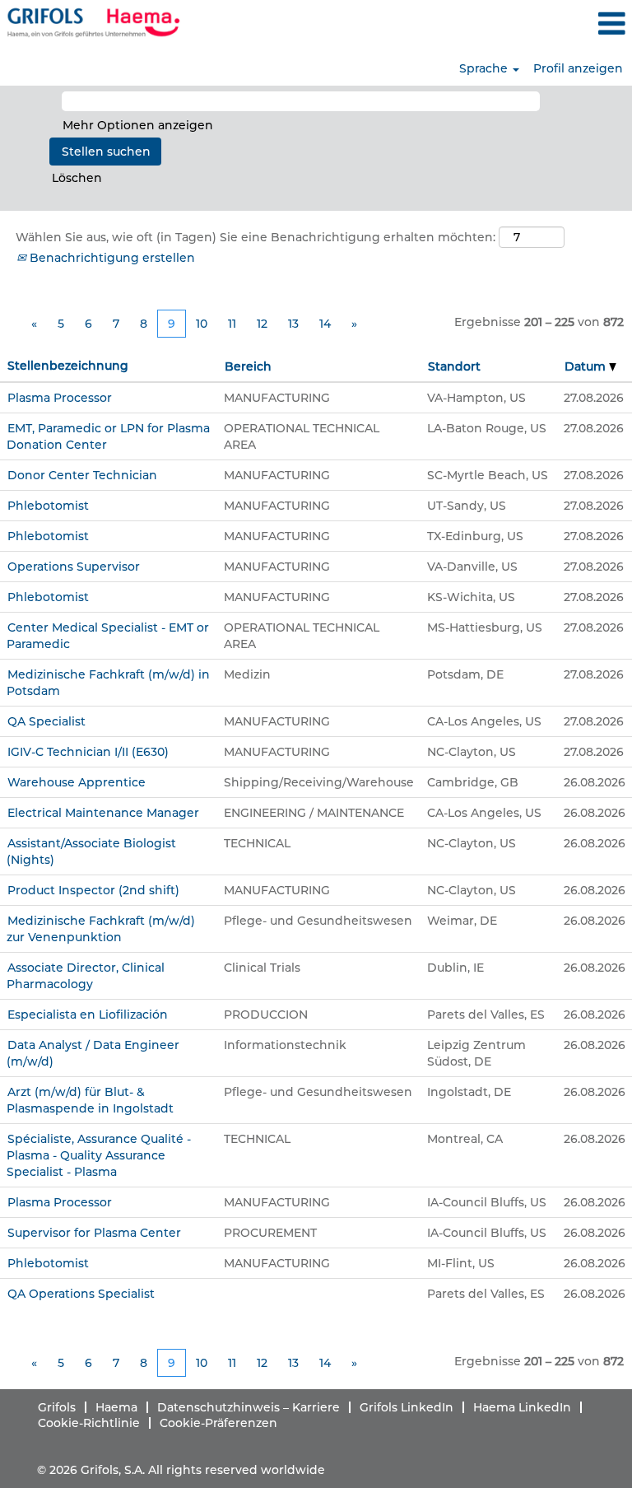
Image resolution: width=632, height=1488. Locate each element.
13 (293, 323)
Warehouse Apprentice (76, 782)
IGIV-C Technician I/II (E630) (88, 751)
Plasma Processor (59, 397)
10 (201, 323)
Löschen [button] (77, 177)
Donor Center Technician (82, 475)
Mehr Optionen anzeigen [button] (138, 125)
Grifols (57, 1407)
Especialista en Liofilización (87, 1014)
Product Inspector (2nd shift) (93, 890)
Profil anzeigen (578, 68)
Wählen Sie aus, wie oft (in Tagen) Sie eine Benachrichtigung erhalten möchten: (255, 237)
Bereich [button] (248, 366)
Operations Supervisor (73, 566)
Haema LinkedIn (522, 1407)
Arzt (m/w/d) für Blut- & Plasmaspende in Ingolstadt (90, 1100)
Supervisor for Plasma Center (94, 1232)
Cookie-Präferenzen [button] (218, 1423)
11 (232, 323)
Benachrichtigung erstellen (110, 257)
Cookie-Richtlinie (89, 1423)
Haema (116, 1407)
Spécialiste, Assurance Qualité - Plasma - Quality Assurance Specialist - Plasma (99, 1155)
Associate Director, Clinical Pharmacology (86, 975)
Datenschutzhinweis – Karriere (248, 1407)
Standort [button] (454, 366)
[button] (526, 23)
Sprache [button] (485, 68)
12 (262, 323)
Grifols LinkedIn (406, 1407)
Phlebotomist (48, 505)
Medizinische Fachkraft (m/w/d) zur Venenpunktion (101, 929)
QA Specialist (46, 721)
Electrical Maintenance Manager (103, 812)
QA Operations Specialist (81, 1293)
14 (325, 323)
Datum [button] (587, 366)
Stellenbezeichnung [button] (67, 365)
